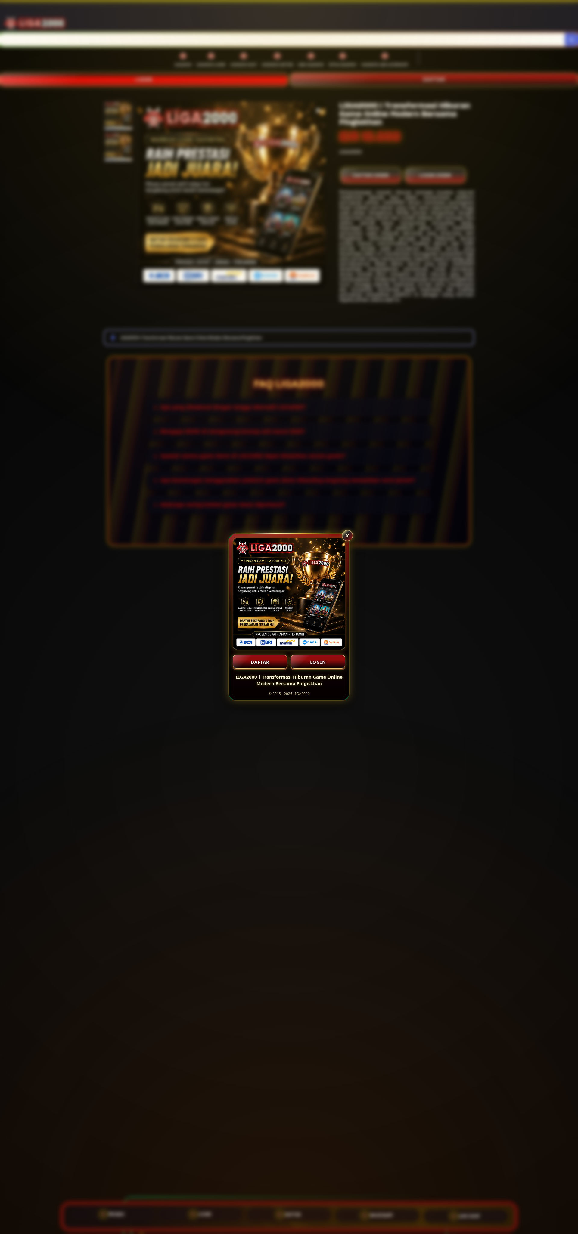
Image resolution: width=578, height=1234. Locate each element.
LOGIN (318, 662)
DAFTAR (260, 662)
